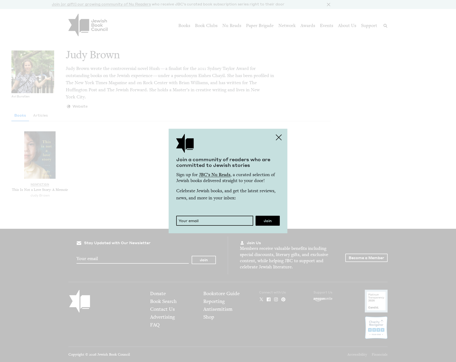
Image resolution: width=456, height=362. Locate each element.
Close (279, 137)
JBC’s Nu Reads (214, 174)
